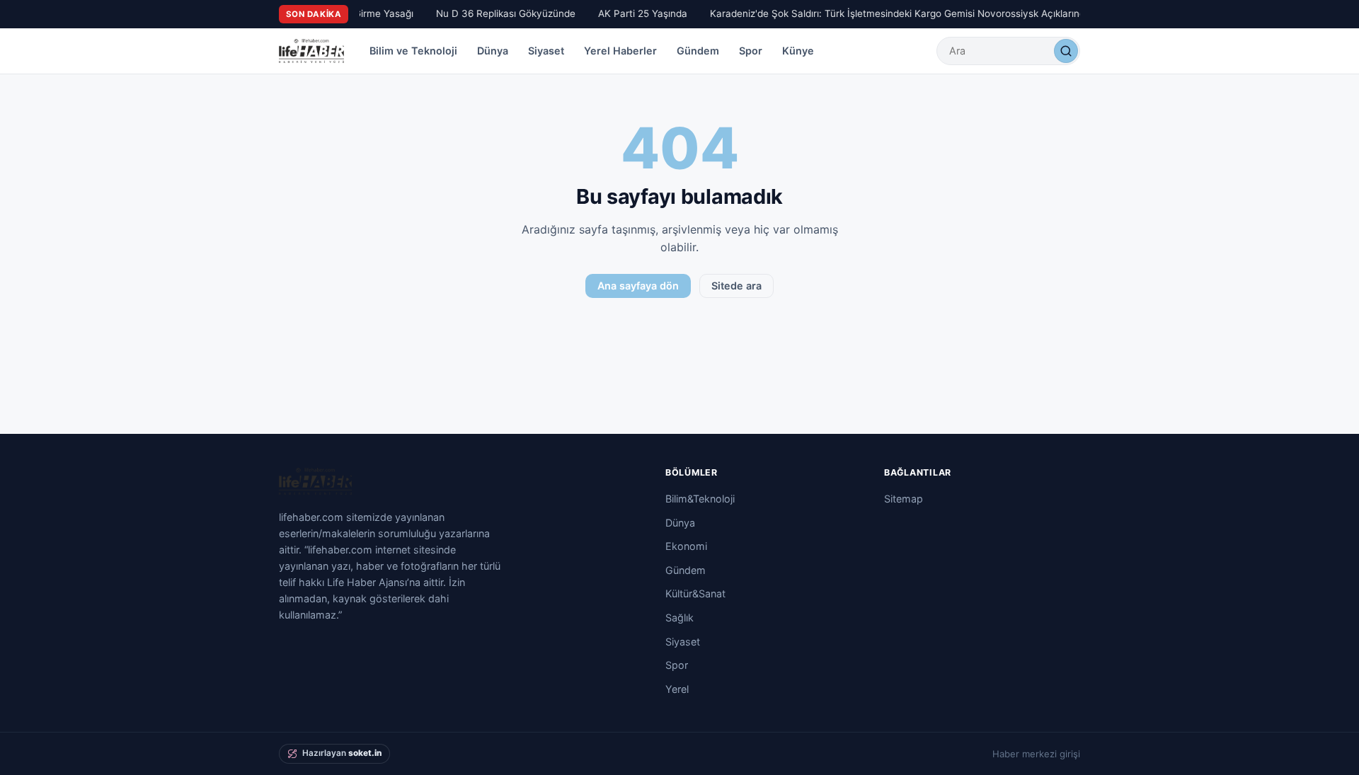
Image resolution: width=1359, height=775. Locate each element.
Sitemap (903, 499)
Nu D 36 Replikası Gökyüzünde (502, 13)
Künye (798, 51)
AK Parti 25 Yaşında (639, 13)
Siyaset (546, 51)
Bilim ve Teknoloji (413, 51)
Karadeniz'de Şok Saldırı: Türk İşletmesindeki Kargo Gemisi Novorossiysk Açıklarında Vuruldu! (917, 13)
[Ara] (1066, 51)
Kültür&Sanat (695, 593)
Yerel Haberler (620, 51)
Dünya (492, 51)
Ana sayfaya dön (638, 286)
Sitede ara (736, 286)
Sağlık (679, 618)
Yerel (677, 689)
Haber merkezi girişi (1036, 753)
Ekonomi (686, 546)
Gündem (698, 51)
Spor (750, 51)
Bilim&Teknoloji (700, 499)
